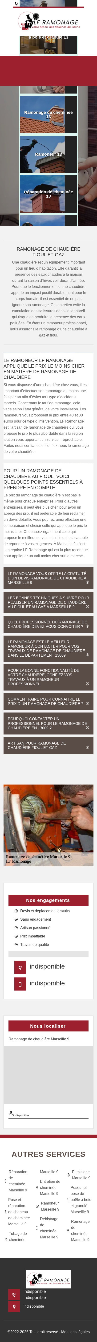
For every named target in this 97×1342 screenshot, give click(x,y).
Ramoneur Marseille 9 (50, 1206)
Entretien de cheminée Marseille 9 (50, 1187)
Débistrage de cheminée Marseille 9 (49, 1228)
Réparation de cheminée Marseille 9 (18, 1181)
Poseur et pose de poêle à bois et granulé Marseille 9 (81, 1200)
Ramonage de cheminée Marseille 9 (80, 1230)
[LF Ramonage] (48, 21)
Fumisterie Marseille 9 (81, 1175)
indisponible (47, 966)
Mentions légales (75, 1332)
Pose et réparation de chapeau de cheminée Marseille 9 (19, 1212)
